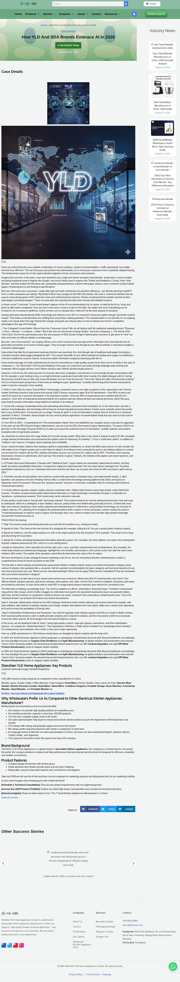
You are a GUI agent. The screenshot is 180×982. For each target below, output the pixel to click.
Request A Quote (104, 931)
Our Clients (78, 936)
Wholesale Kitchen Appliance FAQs (82, 944)
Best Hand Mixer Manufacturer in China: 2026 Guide (162, 105)
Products (30, 14)
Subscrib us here (9, 797)
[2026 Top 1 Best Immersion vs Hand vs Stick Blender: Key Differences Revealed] (162, 166)
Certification (79, 931)
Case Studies (68, 31)
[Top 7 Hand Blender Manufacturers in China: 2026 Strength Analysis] (162, 46)
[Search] (126, 3)
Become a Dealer (105, 921)
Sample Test (102, 936)
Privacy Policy (76, 974)
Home (18, 14)
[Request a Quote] (134, 14)
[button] (90, 809)
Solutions (65, 14)
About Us (77, 921)
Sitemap (106, 974)
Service (47, 14)
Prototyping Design (105, 926)
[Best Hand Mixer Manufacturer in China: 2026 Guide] (162, 86)
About (81, 14)
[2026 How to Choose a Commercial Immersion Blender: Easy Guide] (162, 199)
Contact (96, 14)
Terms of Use (93, 974)
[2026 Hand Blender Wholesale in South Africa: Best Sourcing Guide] (162, 128)
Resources (111, 14)
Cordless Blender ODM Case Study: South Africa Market (68, 876)
